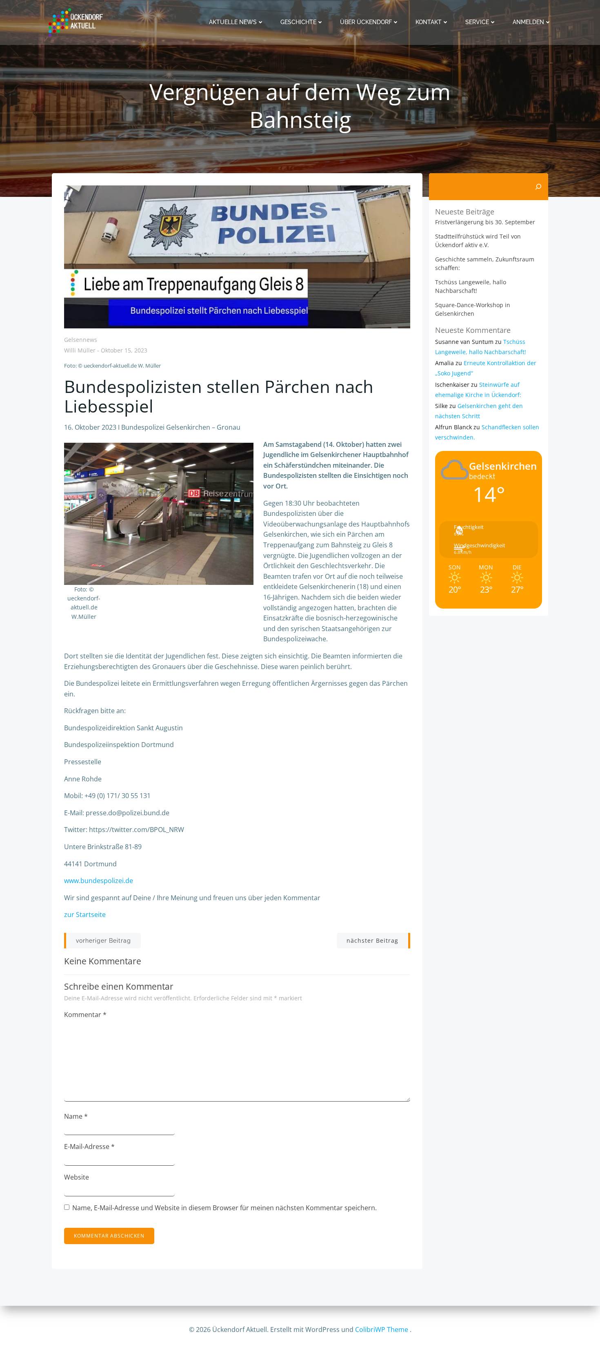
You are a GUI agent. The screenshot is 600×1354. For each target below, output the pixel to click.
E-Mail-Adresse (89, 1146)
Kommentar (85, 1014)
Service (477, 22)
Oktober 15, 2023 (124, 350)
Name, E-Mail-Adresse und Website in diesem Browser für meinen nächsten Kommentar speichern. (224, 1207)
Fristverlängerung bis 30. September (485, 222)
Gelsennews (80, 340)
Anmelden (528, 22)
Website (76, 1177)
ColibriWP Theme (381, 1329)
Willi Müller (80, 350)
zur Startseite (85, 914)
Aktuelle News (233, 22)
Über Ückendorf (366, 22)
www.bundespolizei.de (98, 880)
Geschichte (298, 22)
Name (76, 1116)
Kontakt (429, 22)
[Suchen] (538, 186)
